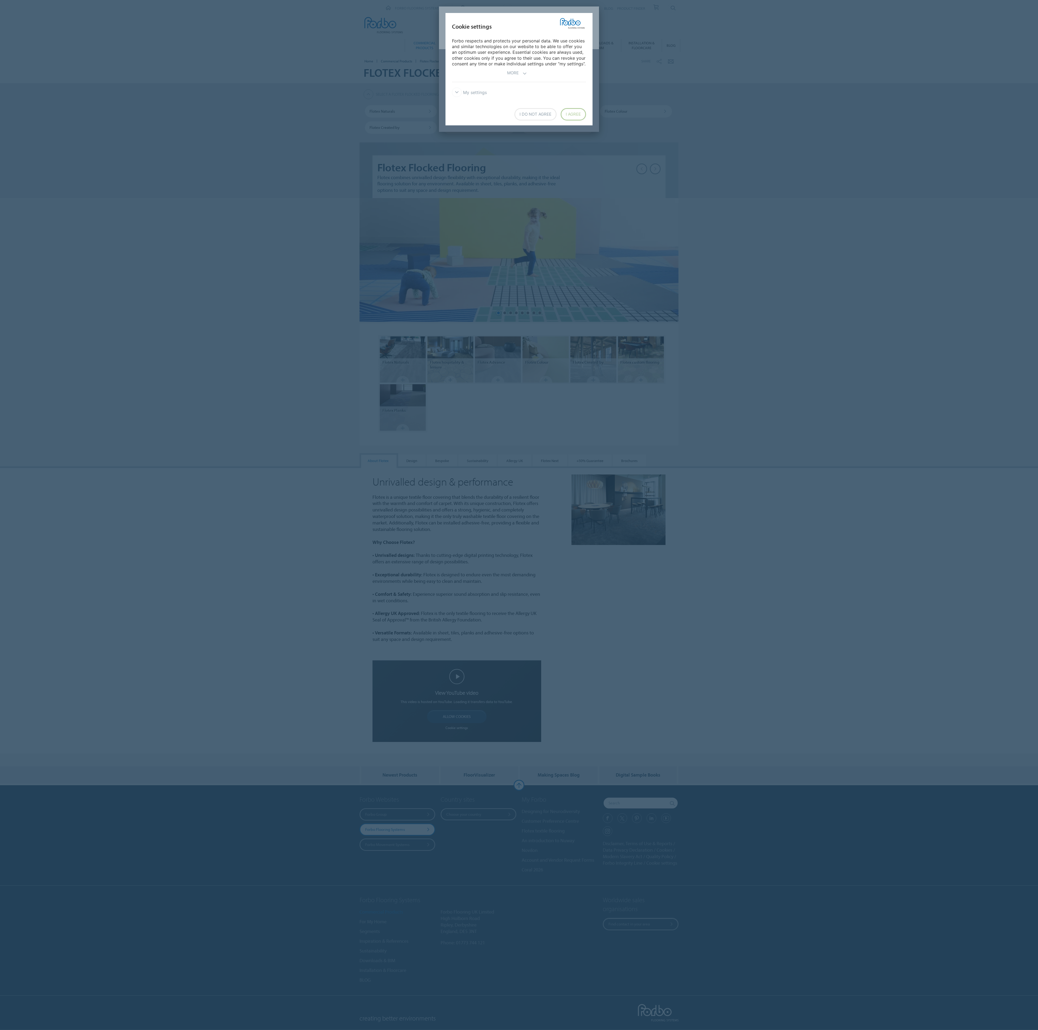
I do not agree (535, 114)
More (513, 72)
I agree (573, 114)
